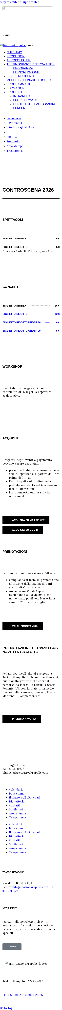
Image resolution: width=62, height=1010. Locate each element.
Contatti (14, 805)
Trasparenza (17, 817)
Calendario (16, 789)
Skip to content (10, 2)
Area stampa (17, 813)
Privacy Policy (12, 994)
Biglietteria (16, 801)
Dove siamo (16, 793)
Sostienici (16, 809)
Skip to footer (30, 2)
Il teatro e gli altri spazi (24, 797)
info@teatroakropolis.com (30, 887)
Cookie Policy (34, 994)
